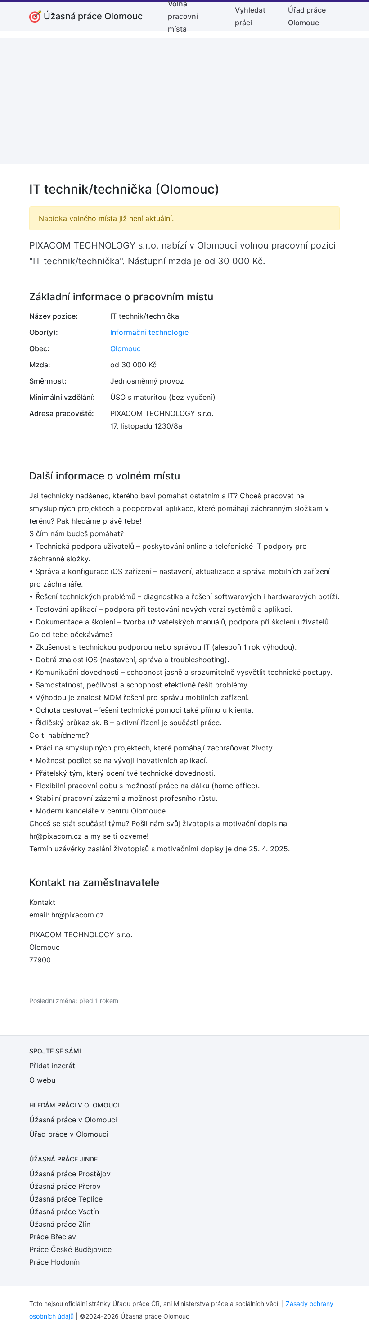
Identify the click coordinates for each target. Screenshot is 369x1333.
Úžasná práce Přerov (65, 1186)
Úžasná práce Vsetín (64, 1211)
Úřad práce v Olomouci (68, 1134)
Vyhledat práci (250, 16)
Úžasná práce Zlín (59, 1224)
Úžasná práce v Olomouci (73, 1119)
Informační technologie (149, 332)
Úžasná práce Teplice (66, 1198)
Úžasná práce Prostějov (70, 1173)
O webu (42, 1079)
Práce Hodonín (54, 1261)
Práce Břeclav (52, 1236)
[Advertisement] (184, 101)
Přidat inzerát (52, 1065)
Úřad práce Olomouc (307, 16)
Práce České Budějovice (70, 1249)
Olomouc (125, 348)
